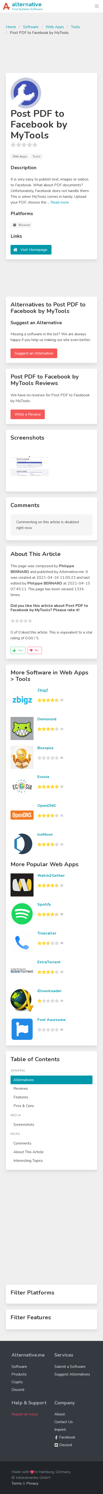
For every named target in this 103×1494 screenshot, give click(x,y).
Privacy (32, 1483)
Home (11, 27)
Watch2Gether (51, 875)
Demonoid (46, 719)
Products (19, 1374)
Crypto (17, 1382)
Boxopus (45, 748)
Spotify (44, 904)
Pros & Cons (23, 1105)
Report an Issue (24, 1414)
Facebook (66, 1437)
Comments (22, 1143)
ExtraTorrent (49, 962)
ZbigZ (42, 690)
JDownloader (49, 991)
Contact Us (63, 1422)
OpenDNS (46, 805)
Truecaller (46, 933)
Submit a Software (70, 1366)
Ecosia (43, 776)
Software (31, 27)
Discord (17, 1389)
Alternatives (23, 1080)
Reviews (20, 1088)
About (59, 1414)
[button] (97, 6)
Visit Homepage (33, 249)
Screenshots (23, 1124)
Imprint (60, 1429)
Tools (75, 27)
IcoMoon (45, 834)
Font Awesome (51, 1019)
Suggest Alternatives (72, 1374)
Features (20, 1097)
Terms (16, 1483)
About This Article (28, 1152)
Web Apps (55, 27)
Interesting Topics (28, 1160)
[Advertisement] (51, 53)
